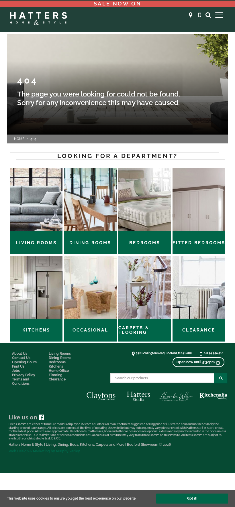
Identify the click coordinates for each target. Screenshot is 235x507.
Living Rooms (60, 354)
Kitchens (56, 366)
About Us (19, 354)
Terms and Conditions (21, 381)
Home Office (59, 371)
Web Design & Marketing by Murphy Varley (44, 451)
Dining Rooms (60, 358)
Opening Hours (24, 362)
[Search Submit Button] (221, 378)
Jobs (16, 371)
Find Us (18, 366)
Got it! (192, 498)
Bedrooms (57, 362)
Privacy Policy (23, 375)
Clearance (57, 379)
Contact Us (21, 358)
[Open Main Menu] (219, 14)
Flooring (55, 375)
